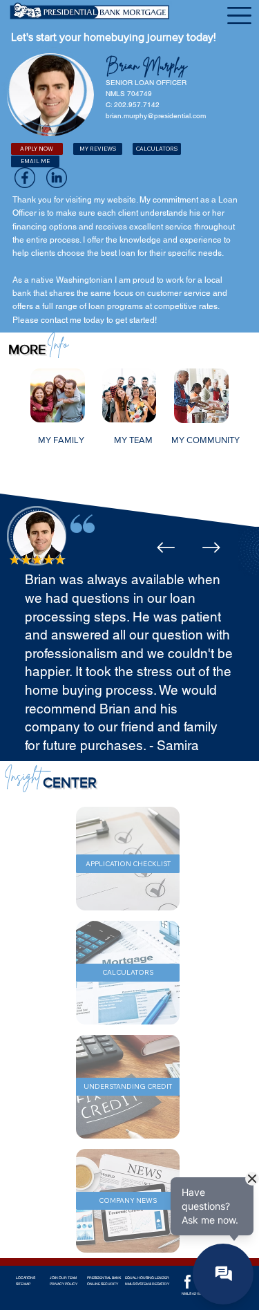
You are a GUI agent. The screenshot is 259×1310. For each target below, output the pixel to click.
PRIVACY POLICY (63, 1284)
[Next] (211, 547)
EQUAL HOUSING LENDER (147, 1277)
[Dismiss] (252, 1179)
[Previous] (165, 547)
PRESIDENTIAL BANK (104, 1277)
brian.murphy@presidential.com (156, 115)
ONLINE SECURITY (102, 1284)
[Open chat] (223, 1274)
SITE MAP (23, 1284)
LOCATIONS (25, 1277)
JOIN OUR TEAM (63, 1277)
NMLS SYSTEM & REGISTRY (147, 1284)
